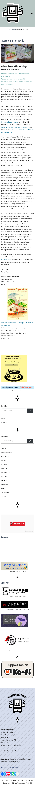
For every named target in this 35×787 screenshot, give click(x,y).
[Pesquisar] (30, 441)
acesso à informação (10, 79)
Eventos (4, 460)
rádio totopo (9, 84)
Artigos (3, 449)
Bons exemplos (6, 452)
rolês (3, 488)
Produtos (4, 406)
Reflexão (4, 480)
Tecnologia (5, 492)
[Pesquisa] (30, 411)
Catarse (3, 767)
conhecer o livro (6, 259)
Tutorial (3, 496)
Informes (4, 464)
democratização (6, 81)
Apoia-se (22, 391)
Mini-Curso (4, 468)
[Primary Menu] (31, 13)
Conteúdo (4, 436)
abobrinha (6, 76)
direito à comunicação (20, 81)
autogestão (22, 79)
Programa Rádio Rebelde (9, 122)
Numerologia (5, 472)
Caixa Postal (25, 74)
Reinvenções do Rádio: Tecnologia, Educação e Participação (14, 68)
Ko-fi (16, 767)
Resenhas (4, 484)
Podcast (4, 476)
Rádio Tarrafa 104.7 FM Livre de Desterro (14, 127)
